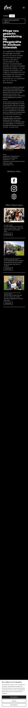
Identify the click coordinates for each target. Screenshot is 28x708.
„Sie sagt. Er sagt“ (8, 225)
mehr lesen (8, 234)
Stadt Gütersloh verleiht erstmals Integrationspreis (12, 293)
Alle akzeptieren (14, 697)
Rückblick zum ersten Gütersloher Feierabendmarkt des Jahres (12, 259)
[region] (14, 694)
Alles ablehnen (14, 705)
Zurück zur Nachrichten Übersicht (11, 21)
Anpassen (14, 701)
